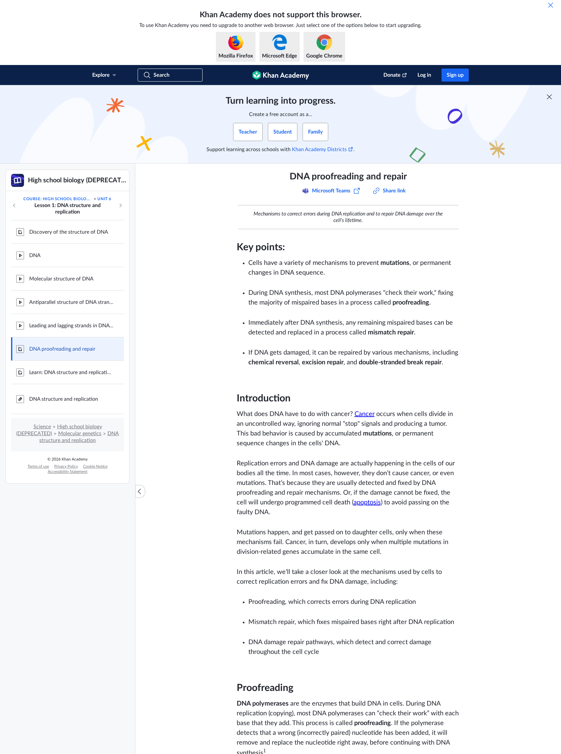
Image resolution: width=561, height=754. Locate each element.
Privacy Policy (66, 466)
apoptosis (367, 502)
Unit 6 (104, 199)
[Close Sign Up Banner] (549, 96)
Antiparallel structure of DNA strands (71, 302)
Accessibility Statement (67, 472)
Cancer (365, 414)
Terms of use (38, 466)
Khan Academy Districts (319, 149)
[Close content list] (140, 491)
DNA (35, 255)
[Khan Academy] (280, 75)
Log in (424, 75)
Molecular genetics (79, 433)
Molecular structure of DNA (61, 278)
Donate (392, 75)
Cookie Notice (95, 466)
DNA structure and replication (63, 399)
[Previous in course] (14, 205)
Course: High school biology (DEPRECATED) (58, 199)
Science (42, 426)
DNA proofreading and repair (62, 349)
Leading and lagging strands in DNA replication (71, 325)
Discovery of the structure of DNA (68, 232)
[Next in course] (120, 205)
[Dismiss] (550, 5)
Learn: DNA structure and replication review (71, 372)
